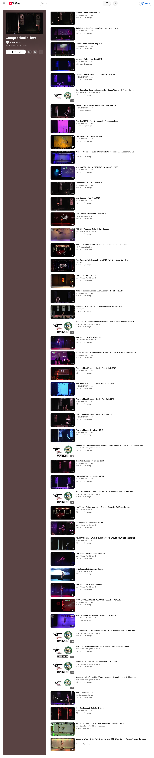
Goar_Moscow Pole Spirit (84, 216)
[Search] (107, 3)
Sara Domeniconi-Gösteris (84, 695)
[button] (24, 23)
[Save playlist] (29, 52)
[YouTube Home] (14, 3)
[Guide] (4, 3)
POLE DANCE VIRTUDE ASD (84, 15)
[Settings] (135, 3)
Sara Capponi (80, 262)
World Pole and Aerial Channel (86, 231)
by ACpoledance (15, 42)
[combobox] (72, 3)
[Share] (35, 52)
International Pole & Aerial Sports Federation (90, 726)
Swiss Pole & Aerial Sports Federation (88, 92)
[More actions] (40, 52)
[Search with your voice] (115, 3)
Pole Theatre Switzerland (84, 247)
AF (76, 154)
